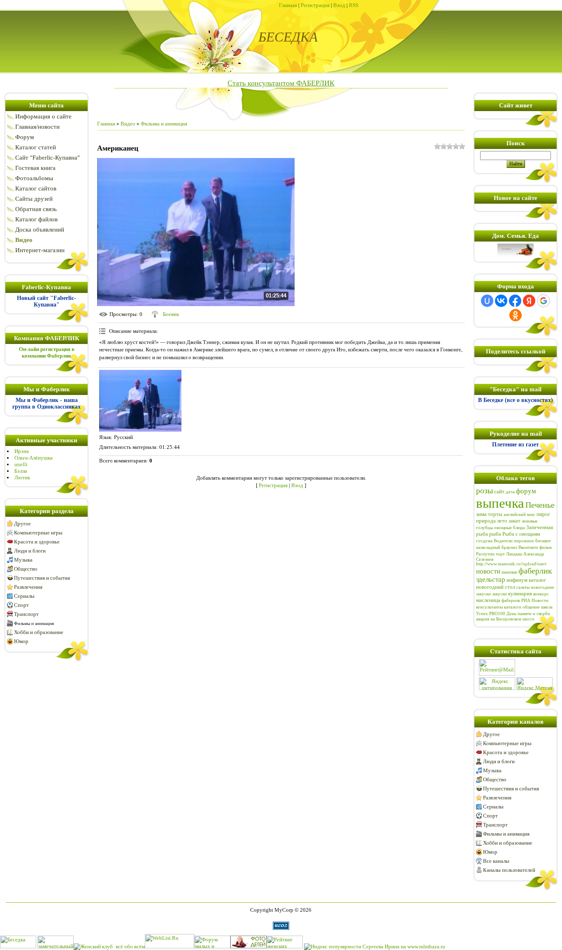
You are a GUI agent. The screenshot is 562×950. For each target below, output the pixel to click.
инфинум (516, 580)
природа (486, 521)
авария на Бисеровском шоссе (505, 619)
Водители (503, 541)
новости (488, 571)
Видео (128, 124)
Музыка (23, 560)
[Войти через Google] (543, 300)
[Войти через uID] (487, 301)
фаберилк (511, 600)
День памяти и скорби (528, 613)
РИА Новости (534, 600)
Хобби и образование (38, 632)
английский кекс (519, 514)
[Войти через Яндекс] (529, 301)
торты (495, 514)
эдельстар (490, 579)
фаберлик (535, 570)
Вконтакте (528, 547)
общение (531, 607)
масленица (488, 600)
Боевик (171, 314)
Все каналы (496, 861)
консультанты (489, 607)
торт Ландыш (509, 554)
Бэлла (20, 471)
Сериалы (24, 596)
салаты (522, 587)
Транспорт (26, 614)
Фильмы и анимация (34, 623)
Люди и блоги (30, 551)
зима (481, 514)
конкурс (541, 594)
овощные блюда (509, 527)
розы (484, 490)
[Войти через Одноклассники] (515, 315)
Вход (339, 5)
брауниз (509, 547)
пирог (543, 514)
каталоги (512, 607)
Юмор (21, 641)
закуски (499, 594)
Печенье (540, 504)
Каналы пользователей (509, 870)
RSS (353, 5)
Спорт (21, 605)
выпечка (500, 503)
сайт (499, 491)
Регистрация (315, 5)
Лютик (22, 477)
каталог (537, 580)
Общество (25, 569)
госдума (484, 541)
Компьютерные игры (38, 533)
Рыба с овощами (521, 534)
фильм (545, 547)
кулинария (520, 593)
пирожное (524, 541)
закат (514, 521)
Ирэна (21, 451)
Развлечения (28, 587)
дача (510, 492)
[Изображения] (140, 401)
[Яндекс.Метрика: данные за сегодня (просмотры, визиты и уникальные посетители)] (534, 683)
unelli (21, 464)
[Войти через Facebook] (515, 301)
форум (526, 491)
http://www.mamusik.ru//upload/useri (511, 564)
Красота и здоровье (37, 542)
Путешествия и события (42, 578)
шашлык (509, 572)
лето (502, 521)
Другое (22, 523)
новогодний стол (495, 587)
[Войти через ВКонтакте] (501, 301)
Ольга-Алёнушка (33, 458)
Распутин (485, 554)
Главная (288, 5)
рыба (495, 534)
